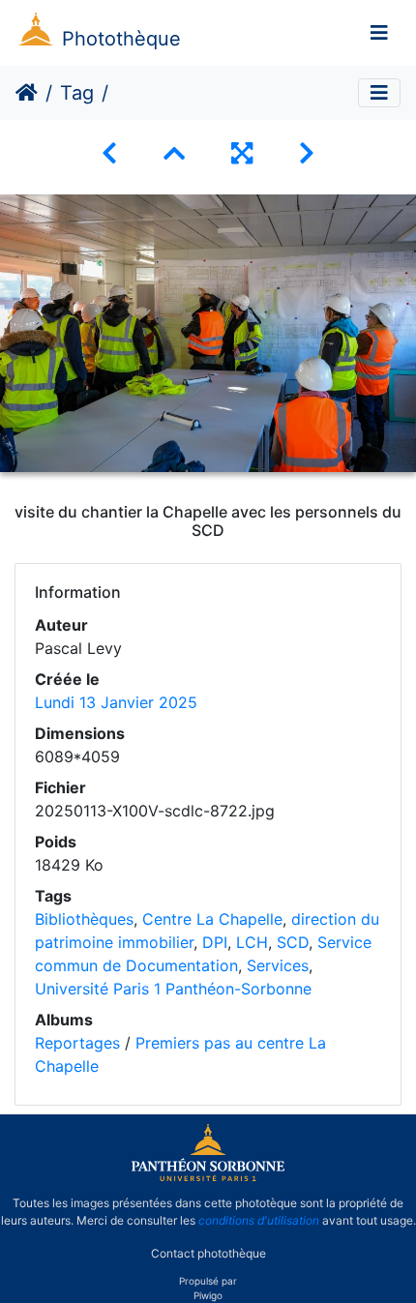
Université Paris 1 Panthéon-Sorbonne (173, 988)
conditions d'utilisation (258, 1220)
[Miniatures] (174, 153)
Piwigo (208, 1295)
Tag (77, 92)
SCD (293, 942)
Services (278, 965)
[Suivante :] (307, 153)
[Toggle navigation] (379, 32)
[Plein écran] (242, 153)
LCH (252, 942)
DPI (214, 942)
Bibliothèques (84, 919)
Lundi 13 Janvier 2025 (116, 702)
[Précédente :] (109, 153)
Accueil (26, 92)
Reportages (77, 1042)
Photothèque (121, 38)
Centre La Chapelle (212, 919)
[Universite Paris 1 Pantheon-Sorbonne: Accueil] (208, 1177)
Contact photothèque (208, 1253)
